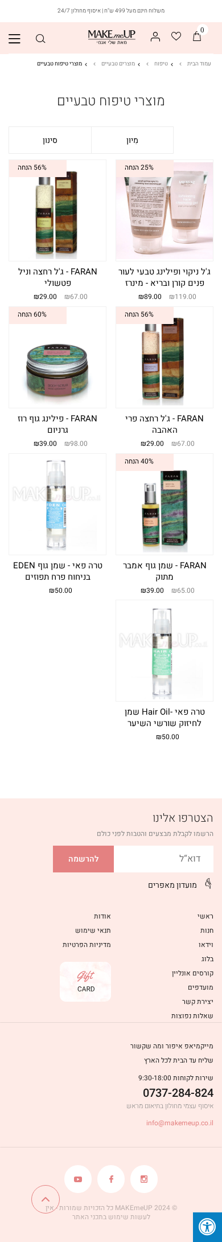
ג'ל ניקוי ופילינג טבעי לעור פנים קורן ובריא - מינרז (164, 277)
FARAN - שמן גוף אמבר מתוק (165, 571)
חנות (206, 930)
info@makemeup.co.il (179, 1123)
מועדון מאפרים (172, 885)
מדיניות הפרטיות (87, 945)
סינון (50, 140)
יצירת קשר (197, 1002)
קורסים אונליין (192, 973)
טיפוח (161, 64)
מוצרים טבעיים (118, 64)
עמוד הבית (199, 64)
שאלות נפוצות (192, 1016)
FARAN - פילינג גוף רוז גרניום (57, 424)
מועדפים (200, 987)
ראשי (205, 916)
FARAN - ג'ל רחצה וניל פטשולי (57, 277)
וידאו (206, 945)
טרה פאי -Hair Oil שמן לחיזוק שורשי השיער (165, 717)
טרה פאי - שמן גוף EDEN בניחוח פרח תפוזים (57, 571)
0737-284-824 (178, 1093)
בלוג (207, 959)
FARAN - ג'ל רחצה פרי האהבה (164, 424)
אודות (102, 916)
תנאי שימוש (93, 930)
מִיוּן (132, 140)
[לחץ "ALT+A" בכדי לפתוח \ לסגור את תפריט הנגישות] (207, 1227)
